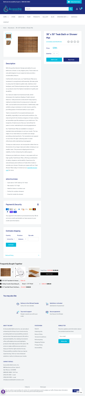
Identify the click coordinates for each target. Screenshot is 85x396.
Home (4, 27)
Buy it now (71, 59)
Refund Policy (9, 255)
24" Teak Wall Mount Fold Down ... (11, 287)
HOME (5, 17)
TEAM (28, 17)
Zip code (30, 235)
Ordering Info (38, 331)
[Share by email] (78, 41)
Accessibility (38, 347)
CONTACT (6, 22)
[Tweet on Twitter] (75, 41)
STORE (13, 17)
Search (37, 329)
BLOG (52, 17)
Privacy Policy (39, 345)
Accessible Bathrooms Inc (54, 41)
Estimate (11, 244)
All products (11, 27)
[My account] (77, 9)
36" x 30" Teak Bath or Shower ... (11, 280)
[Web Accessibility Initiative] (3, 392)
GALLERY (45, 17)
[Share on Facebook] (68, 41)
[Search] (71, 9)
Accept (76, 390)
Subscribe (64, 341)
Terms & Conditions (40, 337)
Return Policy (38, 334)
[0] (80, 9)
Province (19, 235)
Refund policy (39, 339)
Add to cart (54, 59)
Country (8, 235)
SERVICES (74, 17)
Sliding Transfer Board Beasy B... (11, 284)
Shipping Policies (40, 342)
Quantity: (49, 53)
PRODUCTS (36, 17)
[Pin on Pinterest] (71, 41)
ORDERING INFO (61, 17)
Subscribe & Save (75, 1)
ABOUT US (21, 17)
